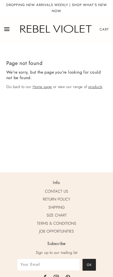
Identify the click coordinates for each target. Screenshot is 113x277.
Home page (42, 87)
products (95, 87)
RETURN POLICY (56, 199)
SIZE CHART (57, 215)
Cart (104, 29)
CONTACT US (56, 191)
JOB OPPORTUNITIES (56, 231)
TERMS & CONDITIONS (56, 223)
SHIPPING (56, 207)
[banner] (55, 29)
